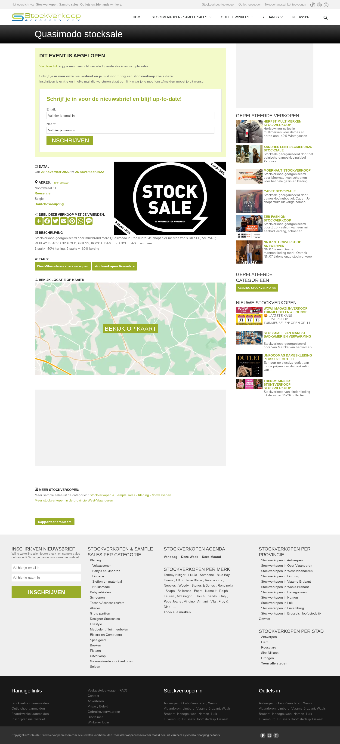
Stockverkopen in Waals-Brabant (285, 587)
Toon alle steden (274, 663)
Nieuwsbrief (303, 17)
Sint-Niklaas (269, 653)
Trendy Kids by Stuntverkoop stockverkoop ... (279, 384)
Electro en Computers (106, 634)
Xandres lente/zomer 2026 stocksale (288, 148)
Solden (95, 666)
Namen (203, 714)
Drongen (267, 658)
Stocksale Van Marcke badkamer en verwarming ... (287, 336)
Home (137, 17)
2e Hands (271, 17)
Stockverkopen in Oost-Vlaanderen (286, 565)
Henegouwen (187, 714)
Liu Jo (192, 575)
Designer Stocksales (105, 619)
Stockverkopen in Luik (277, 603)
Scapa (170, 591)
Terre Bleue (193, 580)
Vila (213, 601)
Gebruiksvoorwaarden (104, 711)
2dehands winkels (108, 4)
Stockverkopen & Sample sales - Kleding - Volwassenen (130, 495)
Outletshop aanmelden (28, 708)
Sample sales (68, 4)
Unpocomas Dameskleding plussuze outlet (288, 357)
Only (222, 596)
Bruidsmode (101, 587)
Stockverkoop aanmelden (30, 703)
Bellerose (184, 591)
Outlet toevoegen (249, 4)
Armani (202, 601)
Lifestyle (96, 624)
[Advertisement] (130, 427)
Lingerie (98, 576)
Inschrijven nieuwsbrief (28, 719)
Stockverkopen (46, 4)
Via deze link (48, 66)
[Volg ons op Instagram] (319, 5)
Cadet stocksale (280, 191)
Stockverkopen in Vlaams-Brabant (286, 581)
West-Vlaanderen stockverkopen (62, 266)
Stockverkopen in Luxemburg (282, 608)
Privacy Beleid (98, 706)
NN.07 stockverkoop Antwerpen (282, 243)
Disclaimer (95, 717)
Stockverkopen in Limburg (280, 576)
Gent (264, 642)
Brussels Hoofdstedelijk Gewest (205, 719)
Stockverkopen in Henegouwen (284, 592)
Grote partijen (100, 613)
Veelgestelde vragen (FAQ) (107, 690)
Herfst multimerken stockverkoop (282, 123)
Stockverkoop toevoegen (218, 4)
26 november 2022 (89, 172)
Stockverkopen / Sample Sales (179, 17)
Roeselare (42, 193)
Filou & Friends (206, 596)
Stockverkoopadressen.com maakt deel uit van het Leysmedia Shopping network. (167, 735)
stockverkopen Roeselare (114, 266)
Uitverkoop (98, 656)
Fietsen (95, 650)
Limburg (188, 708)
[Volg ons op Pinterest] (326, 5)
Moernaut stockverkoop (287, 170)
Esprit (198, 591)
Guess (168, 580)
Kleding (95, 560)
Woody (184, 585)
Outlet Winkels (235, 17)
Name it (210, 591)
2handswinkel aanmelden (30, 714)
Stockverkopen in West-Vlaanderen (287, 571)
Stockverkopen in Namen (279, 597)
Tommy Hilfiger (174, 575)
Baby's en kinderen (106, 571)
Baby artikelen (100, 592)
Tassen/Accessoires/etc (107, 603)
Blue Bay (223, 575)
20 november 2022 (55, 172)
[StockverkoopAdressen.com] (46, 17)
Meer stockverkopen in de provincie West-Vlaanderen (74, 500)
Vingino (189, 601)
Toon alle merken (177, 612)
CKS (179, 580)
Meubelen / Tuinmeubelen (109, 629)
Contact (93, 696)
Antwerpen (269, 637)
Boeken (95, 645)
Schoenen (97, 597)
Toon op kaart (61, 182)
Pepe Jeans (172, 601)
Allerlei (95, 608)
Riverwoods (213, 580)
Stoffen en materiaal (107, 581)
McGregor (184, 596)
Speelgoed (98, 640)
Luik (214, 714)
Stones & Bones (203, 585)
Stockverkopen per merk (197, 569)
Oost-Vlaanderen (193, 703)
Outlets (85, 4)
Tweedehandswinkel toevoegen (285, 4)
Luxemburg (172, 719)
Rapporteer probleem (54, 522)
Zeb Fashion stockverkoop (277, 218)
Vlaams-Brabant (208, 708)
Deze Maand (211, 557)
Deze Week (189, 557)
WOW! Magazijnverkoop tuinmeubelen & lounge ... (287, 310)
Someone (207, 575)
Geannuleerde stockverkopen (111, 661)
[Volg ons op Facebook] (312, 5)
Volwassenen (101, 565)
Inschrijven (46, 592)
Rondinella (225, 585)
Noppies (170, 585)
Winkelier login (98, 722)
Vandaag (170, 557)
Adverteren (96, 701)
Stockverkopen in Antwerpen (282, 560)
